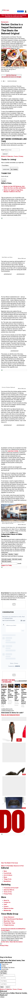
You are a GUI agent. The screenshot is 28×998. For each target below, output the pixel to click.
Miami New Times (9, 921)
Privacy (21, 156)
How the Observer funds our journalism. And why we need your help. (14, 15)
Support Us (20, 11)
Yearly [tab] (16, 554)
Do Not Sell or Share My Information (12, 942)
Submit (8, 987)
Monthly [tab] (11, 554)
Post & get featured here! (10, 715)
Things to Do (4, 964)
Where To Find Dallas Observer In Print (12, 866)
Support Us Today (6, 565)
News (5, 871)
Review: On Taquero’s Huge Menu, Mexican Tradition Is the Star (13, 190)
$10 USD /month (6, 559)
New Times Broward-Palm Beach (13, 919)
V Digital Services (9, 925)
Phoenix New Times (9, 923)
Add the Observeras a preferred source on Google (11, 76)
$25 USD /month (16, 559)
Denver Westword (9, 917)
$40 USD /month (6, 561)
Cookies (11, 928)
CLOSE (4, 181)
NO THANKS (14, 169)
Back (2, 987)
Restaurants (4, 22)
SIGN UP (5, 154)
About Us (6, 900)
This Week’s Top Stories (8, 967)
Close (2, 997)
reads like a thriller (13, 451)
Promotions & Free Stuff (11, 888)
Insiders (3, 966)
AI (22, 928)
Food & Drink (7, 873)
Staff (5, 904)
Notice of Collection (7, 156)
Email (3, 150)
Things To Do (7, 879)
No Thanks (3, 973)
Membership (7, 910)
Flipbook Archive (8, 908)
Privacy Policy (8, 894)
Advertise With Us (9, 890)
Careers (6, 906)
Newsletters (7, 881)
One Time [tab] (4, 554)
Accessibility (18, 928)
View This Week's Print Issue (9, 863)
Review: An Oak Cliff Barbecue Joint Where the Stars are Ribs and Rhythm (15, 187)
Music (5, 877)
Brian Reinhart (7, 48)
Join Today (4, 971)
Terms (16, 156)
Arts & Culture (8, 875)
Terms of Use (8, 892)
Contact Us (7, 902)
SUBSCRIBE (6, 169)
